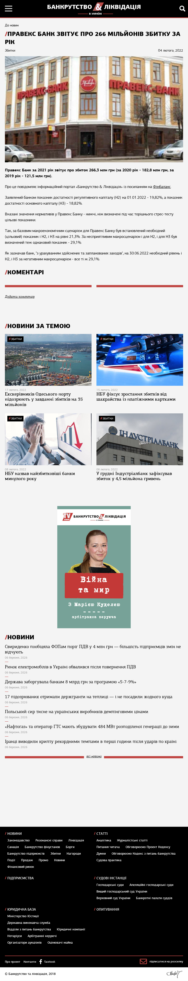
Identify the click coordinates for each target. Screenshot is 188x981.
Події (11, 860)
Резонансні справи (48, 840)
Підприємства (20, 878)
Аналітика (103, 840)
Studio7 (174, 974)
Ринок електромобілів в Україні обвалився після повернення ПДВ (70, 667)
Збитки (16, 339)
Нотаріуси (14, 936)
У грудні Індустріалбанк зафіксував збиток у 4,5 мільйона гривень (134, 476)
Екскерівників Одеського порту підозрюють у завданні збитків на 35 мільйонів (44, 399)
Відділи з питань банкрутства (29, 929)
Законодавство (18, 840)
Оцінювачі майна (60, 943)
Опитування (107, 909)
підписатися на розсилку (166, 961)
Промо (43, 860)
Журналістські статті (132, 840)
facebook (49, 961)
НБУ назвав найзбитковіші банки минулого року (40, 476)
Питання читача (108, 847)
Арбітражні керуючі (42, 936)
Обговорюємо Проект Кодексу (148, 847)
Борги (70, 847)
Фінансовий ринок (20, 867)
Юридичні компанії (71, 929)
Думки (101, 854)
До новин (12, 25)
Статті (102, 834)
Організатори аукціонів (24, 943)
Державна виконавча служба (28, 923)
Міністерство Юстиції (23, 916)
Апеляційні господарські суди (151, 885)
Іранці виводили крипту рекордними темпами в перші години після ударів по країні (90, 741)
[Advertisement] (41, 795)
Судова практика (108, 860)
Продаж (27, 860)
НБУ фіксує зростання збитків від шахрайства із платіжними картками (136, 396)
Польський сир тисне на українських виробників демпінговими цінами (76, 711)
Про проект (12, 961)
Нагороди (74, 854)
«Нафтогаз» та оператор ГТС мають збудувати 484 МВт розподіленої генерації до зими (92, 726)
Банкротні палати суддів (154, 898)
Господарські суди (110, 885)
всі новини (94, 756)
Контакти (30, 961)
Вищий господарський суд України (121, 891)
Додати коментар (20, 297)
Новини (14, 834)
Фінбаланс (162, 186)
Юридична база (21, 909)
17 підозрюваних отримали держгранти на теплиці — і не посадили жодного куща (88, 696)
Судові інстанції (111, 878)
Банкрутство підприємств (26, 854)
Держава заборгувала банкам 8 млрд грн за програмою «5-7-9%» (70, 681)
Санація (13, 847)
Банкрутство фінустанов (42, 847)
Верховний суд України (113, 898)
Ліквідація (76, 840)
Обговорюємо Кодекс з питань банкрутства (144, 854)
